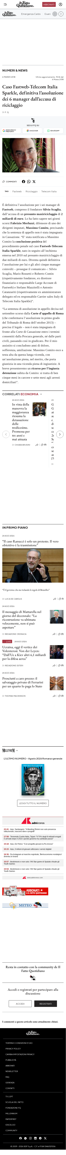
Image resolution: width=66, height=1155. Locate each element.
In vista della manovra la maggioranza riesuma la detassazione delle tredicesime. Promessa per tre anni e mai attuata (21, 421)
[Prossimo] (60, 434)
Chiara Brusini (21, 445)
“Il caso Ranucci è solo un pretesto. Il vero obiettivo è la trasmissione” (30, 543)
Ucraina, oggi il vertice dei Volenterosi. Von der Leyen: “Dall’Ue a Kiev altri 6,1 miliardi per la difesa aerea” (24, 653)
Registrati (46, 1003)
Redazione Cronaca (14, 634)
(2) (62, 696)
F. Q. (5, 112)
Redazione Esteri (12, 665)
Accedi (20, 1003)
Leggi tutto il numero (33, 803)
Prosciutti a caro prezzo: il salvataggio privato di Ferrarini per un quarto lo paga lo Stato (22, 682)
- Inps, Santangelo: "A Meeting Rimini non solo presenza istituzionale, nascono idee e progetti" (30, 830)
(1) (63, 599)
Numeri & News (15, 70)
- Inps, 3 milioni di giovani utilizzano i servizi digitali (27, 849)
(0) (45, 445)
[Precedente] (6, 434)
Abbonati (49, 4)
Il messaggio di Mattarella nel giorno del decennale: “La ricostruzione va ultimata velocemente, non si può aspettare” (21, 619)
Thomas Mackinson (14, 696)
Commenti (11, 181)
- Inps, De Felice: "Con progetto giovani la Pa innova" (28, 844)
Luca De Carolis (12, 599)
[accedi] (60, 4)
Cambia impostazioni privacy (20, 1054)
